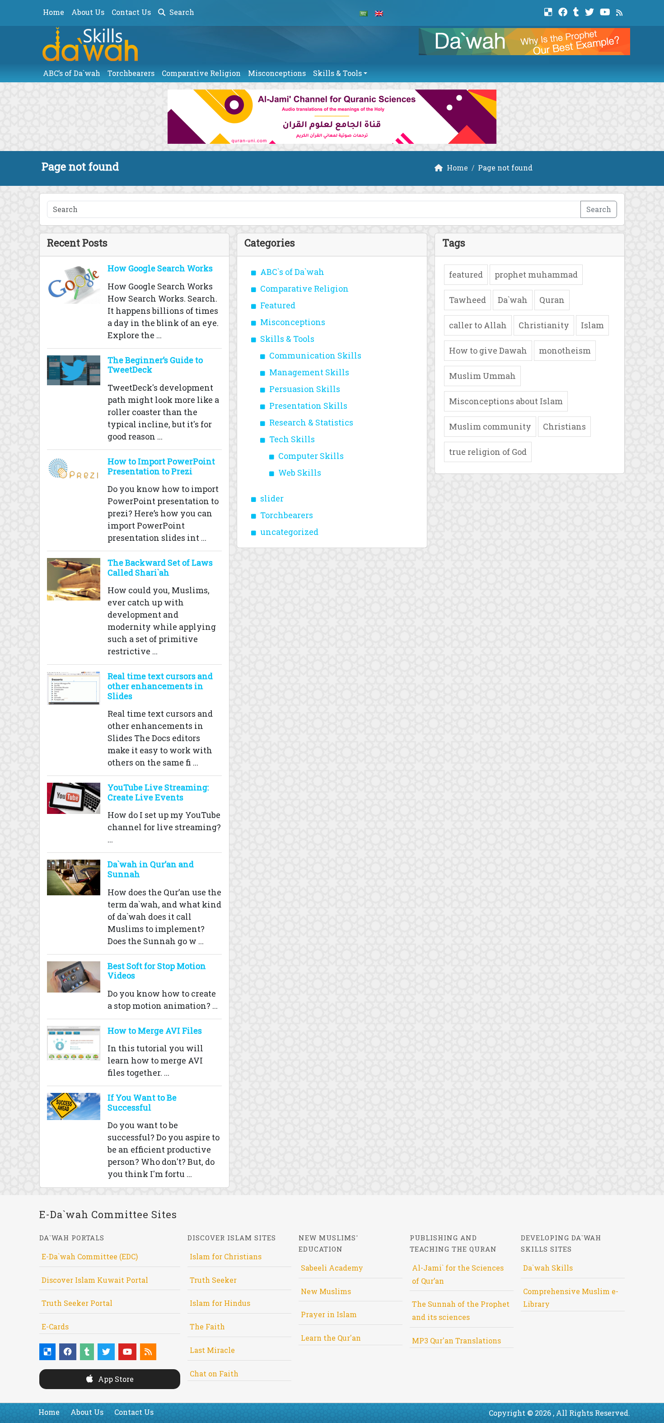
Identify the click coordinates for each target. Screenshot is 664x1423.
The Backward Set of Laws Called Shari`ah (160, 567)
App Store (115, 1379)
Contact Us (131, 12)
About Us (87, 12)
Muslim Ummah (482, 375)
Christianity (544, 325)
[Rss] (620, 11)
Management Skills (309, 372)
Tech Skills (292, 439)
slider (272, 498)
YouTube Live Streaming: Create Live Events (158, 792)
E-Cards (55, 1326)
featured (466, 274)
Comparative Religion (201, 73)
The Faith (207, 1326)
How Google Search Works (160, 268)
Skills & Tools (337, 73)
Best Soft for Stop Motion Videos (157, 970)
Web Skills (299, 472)
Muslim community (490, 426)
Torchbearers (131, 73)
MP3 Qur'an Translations (456, 1340)
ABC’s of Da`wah (71, 73)
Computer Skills (311, 455)
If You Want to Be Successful (142, 1102)
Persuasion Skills (304, 388)
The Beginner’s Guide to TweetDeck (155, 365)
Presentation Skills (308, 405)
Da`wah (513, 299)
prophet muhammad (536, 274)
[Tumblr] (577, 11)
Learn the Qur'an (331, 1338)
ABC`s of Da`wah (292, 271)
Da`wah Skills (548, 1267)
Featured (277, 305)
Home (53, 12)
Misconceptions (277, 73)
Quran (552, 299)
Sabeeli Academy (332, 1267)
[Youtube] (606, 11)
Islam (592, 325)
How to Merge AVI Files (155, 1030)
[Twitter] (590, 11)
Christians (564, 426)
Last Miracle (212, 1350)
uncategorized (289, 531)
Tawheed (467, 299)
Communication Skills (315, 355)
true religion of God (488, 451)
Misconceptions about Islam (506, 401)
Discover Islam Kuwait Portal (95, 1280)
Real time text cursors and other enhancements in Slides (160, 686)
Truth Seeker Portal (77, 1303)
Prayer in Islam (329, 1314)
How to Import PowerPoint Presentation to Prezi (161, 466)
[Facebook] (564, 11)
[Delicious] (549, 11)
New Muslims (326, 1291)
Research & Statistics (311, 422)
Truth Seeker (213, 1280)
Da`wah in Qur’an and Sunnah (151, 869)
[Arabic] (363, 13)
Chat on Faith (214, 1373)
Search (181, 12)
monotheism (565, 350)
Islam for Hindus (220, 1303)
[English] (379, 13)
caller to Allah (478, 325)
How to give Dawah (488, 350)
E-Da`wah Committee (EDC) (90, 1256)
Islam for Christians (226, 1256)
